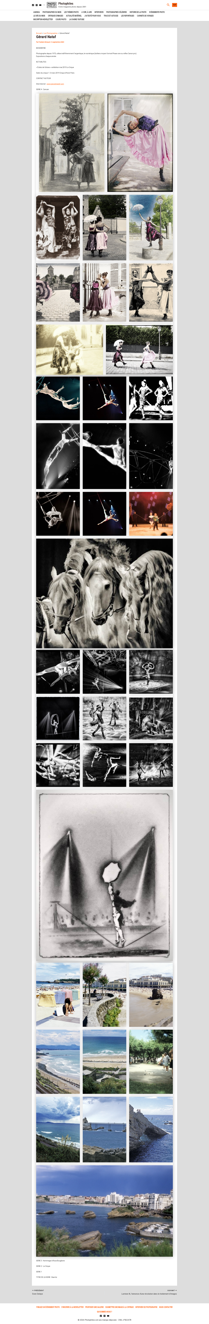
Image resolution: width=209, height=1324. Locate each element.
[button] (168, 5)
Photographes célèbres (116, 11)
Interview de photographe (146, 1307)
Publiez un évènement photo (48, 1307)
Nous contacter (166, 1307)
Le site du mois (39, 15)
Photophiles (65, 3)
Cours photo (61, 19)
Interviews (99, 11)
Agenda (36, 11)
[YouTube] (40, 5)
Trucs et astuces (111, 15)
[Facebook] (33, 5)
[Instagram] (37, 5)
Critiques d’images (55, 15)
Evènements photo (156, 11)
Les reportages (127, 15)
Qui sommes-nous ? (104, 1311)
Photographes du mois (52, 11)
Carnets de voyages (145, 15)
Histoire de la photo (138, 11)
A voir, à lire (87, 11)
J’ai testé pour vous (93, 15)
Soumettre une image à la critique (119, 1307)
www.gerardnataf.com (55, 84)
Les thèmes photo (71, 11)
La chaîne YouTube (76, 19)
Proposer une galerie (94, 1307)
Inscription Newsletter (43, 19)
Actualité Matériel (74, 15)
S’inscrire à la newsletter (72, 1307)
